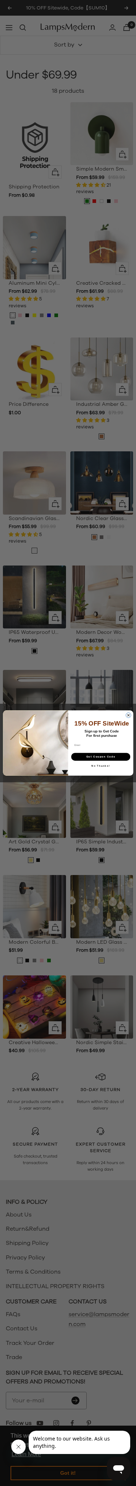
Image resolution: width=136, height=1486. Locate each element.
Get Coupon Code (100, 756)
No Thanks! (100, 766)
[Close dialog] (128, 715)
